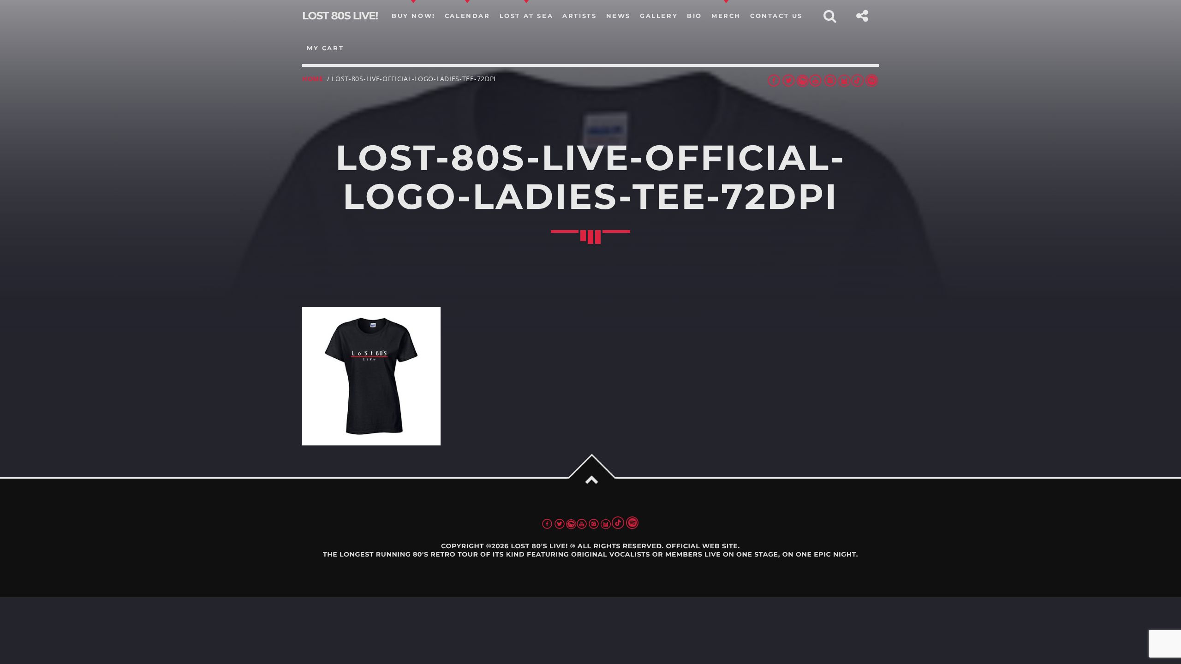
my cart (325, 48)
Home (312, 78)
